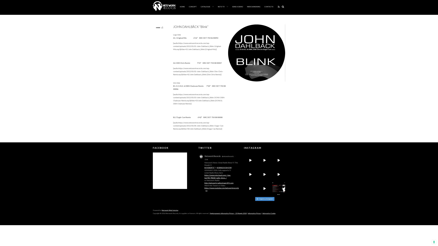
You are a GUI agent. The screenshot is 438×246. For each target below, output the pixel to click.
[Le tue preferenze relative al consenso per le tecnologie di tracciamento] (434, 242)
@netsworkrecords (228, 156)
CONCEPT (193, 7)
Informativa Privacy (254, 213)
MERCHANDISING (253, 7)
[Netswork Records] (164, 9)
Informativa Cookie (268, 213)
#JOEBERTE (209, 168)
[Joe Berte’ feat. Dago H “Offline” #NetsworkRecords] (250, 160)
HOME (182, 7)
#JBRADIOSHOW (224, 168)
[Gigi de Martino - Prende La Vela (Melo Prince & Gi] (264, 160)
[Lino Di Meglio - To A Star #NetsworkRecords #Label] (278, 160)
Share (158, 27)
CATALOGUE (205, 7)
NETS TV (221, 7)
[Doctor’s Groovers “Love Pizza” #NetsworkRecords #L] (278, 174)
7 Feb (206, 159)
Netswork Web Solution (170, 210)
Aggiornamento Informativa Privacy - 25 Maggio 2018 (228, 213)
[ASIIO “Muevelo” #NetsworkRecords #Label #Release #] (264, 174)
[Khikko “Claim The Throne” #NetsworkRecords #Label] (264, 188)
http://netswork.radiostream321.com (218, 183)
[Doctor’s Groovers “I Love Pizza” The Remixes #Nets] (250, 174)
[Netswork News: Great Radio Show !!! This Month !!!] (278, 188)
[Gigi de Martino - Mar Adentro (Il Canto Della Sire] (250, 188)
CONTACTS (268, 7)
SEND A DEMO (237, 7)
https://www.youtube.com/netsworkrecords (221, 188)
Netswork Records (213, 156)
